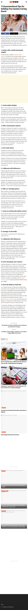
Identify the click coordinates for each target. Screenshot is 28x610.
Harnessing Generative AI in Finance (10, 434)
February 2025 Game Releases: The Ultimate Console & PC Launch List (13, 506)
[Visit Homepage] (13, 2)
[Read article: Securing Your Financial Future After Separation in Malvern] (14, 399)
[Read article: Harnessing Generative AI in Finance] (14, 424)
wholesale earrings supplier (10, 299)
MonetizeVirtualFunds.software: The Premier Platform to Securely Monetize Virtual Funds (13, 526)
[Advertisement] (14, 89)
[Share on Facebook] (5, 33)
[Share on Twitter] (14, 33)
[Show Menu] (1, 2)
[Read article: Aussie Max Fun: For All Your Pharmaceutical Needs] (14, 479)
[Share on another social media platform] (23, 33)
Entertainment (5, 491)
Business (3, 383)
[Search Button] (26, 2)
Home (2, 604)
